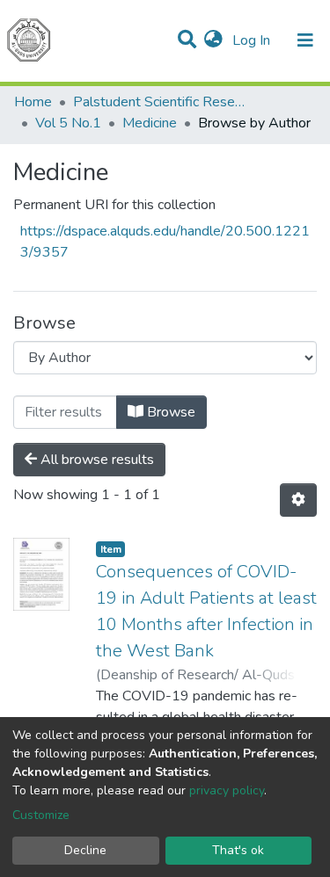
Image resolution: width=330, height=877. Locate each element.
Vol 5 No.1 (68, 123)
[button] (213, 40)
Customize (41, 815)
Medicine (149, 123)
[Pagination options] (298, 500)
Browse (169, 412)
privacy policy (226, 790)
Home (33, 102)
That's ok (238, 850)
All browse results (95, 459)
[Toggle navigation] (305, 40)
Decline (85, 850)
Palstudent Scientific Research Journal (161, 102)
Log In (253, 40)
